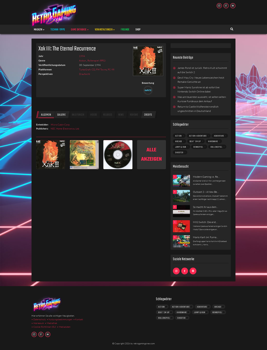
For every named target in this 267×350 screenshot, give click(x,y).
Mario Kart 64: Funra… (205, 237)
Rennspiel (198, 147)
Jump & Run (180, 147)
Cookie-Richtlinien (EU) (44, 326)
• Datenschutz (39, 319)
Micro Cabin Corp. (60, 124)
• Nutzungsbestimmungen (59, 319)
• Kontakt (78, 319)
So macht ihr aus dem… (205, 206)
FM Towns (101, 69)
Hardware (213, 141)
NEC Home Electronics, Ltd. (65, 128)
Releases (107, 115)
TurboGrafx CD (87, 69)
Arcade (178, 141)
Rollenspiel (216, 147)
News (121, 115)
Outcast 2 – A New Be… (206, 191)
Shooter (179, 152)
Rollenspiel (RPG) (96, 60)
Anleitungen (78, 115)
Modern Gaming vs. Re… (206, 176)
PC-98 (111, 69)
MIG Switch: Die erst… (205, 222)
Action (82, 60)
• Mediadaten (64, 326)
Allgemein (46, 115)
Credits (148, 115)
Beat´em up (195, 141)
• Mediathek (51, 323)
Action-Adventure (198, 136)
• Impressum (38, 323)
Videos (93, 115)
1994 (82, 56)
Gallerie (61, 115)
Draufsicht (84, 74)
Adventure (219, 136)
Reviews (134, 115)
